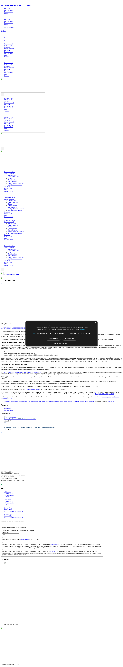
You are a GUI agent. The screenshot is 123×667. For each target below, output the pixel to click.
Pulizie (10, 178)
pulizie (86, 401)
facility (48, 401)
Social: (3, 31)
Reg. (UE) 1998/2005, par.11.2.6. (104, 394)
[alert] (61, 333)
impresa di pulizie (62, 401)
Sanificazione (12, 175)
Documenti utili (8, 10)
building (27, 401)
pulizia (82, 401)
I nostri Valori (8, 45)
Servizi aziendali (9, 48)
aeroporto (22, 401)
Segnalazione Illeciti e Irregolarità (13, 511)
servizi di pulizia (106, 397)
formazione (53, 401)
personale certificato (73, 401)
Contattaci (7, 496)
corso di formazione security (32, 389)
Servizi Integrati (12, 181)
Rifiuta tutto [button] (69, 338)
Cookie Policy (8, 509)
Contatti (6, 13)
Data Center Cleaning (14, 176)
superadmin (7, 401)
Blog (5, 55)
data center (42, 401)
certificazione (34, 401)
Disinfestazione (12, 180)
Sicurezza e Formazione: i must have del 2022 (22, 328)
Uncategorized (8, 410)
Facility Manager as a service (16, 183)
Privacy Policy (8, 508)
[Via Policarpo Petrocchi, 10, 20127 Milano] (1, 2)
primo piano (14, 401)
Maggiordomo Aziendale (15, 185)
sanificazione (115, 397)
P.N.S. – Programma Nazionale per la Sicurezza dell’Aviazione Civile (22, 372)
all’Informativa (54, 544)
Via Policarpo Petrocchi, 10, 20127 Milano (16, 5)
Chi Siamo (7, 8)
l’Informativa (25, 539)
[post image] (61, 303)
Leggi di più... (112, 401)
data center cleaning (6, 398)
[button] (52, 16)
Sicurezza (7, 47)
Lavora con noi (8, 12)
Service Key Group (9, 172)
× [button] (95, 322)
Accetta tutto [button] (53, 338)
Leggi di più (83, 329)
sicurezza (91, 401)
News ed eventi (8, 44)
